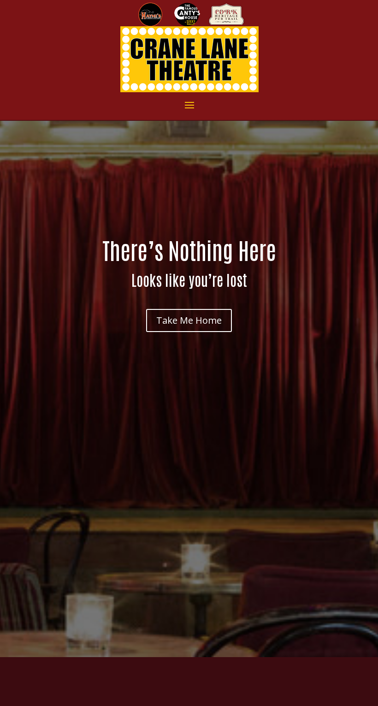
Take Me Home (189, 320)
